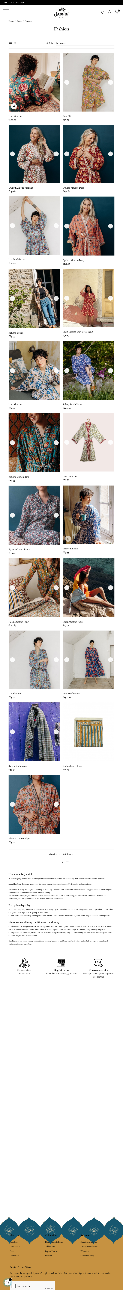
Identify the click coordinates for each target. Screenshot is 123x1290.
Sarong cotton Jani (18, 766)
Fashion (48, 1255)
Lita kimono (15, 693)
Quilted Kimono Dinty (73, 260)
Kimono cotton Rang (19, 476)
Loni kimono (15, 404)
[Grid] (10, 43)
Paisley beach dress (72, 404)
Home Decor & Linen (54, 1242)
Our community (87, 1255)
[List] (15, 43)
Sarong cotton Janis (72, 621)
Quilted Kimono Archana (21, 187)
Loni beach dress (71, 693)
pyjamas (92, 889)
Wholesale (85, 1251)
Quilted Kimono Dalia (73, 187)
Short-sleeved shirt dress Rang (78, 331)
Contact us (14, 1255)
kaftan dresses (80, 889)
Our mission (15, 1246)
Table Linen (50, 1246)
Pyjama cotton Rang (18, 621)
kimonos (15, 926)
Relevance (84, 43)
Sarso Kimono (69, 476)
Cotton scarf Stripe (72, 766)
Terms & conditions (89, 1246)
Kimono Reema (16, 332)
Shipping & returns (89, 1242)
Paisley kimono (70, 548)
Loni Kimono (15, 116)
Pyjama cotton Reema (19, 549)
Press (12, 1251)
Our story (14, 1242)
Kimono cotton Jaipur (19, 838)
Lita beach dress (17, 259)
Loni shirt (68, 116)
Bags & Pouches (51, 1251)
